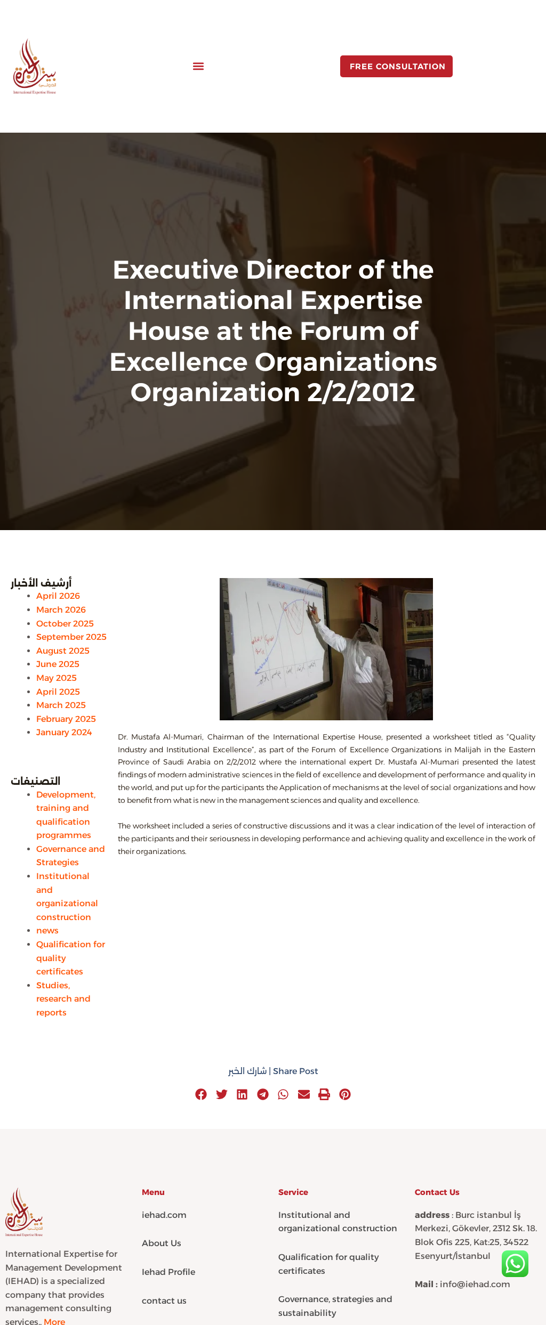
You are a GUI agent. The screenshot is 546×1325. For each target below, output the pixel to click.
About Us (161, 1243)
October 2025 (65, 624)
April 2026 (58, 596)
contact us (164, 1301)
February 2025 (66, 719)
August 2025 (63, 651)
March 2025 (61, 705)
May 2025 (56, 678)
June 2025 (57, 664)
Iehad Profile (168, 1272)
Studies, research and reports (63, 999)
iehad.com (164, 1215)
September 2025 (71, 637)
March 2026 (61, 610)
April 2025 (58, 692)
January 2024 (64, 732)
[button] (198, 66)
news (47, 930)
